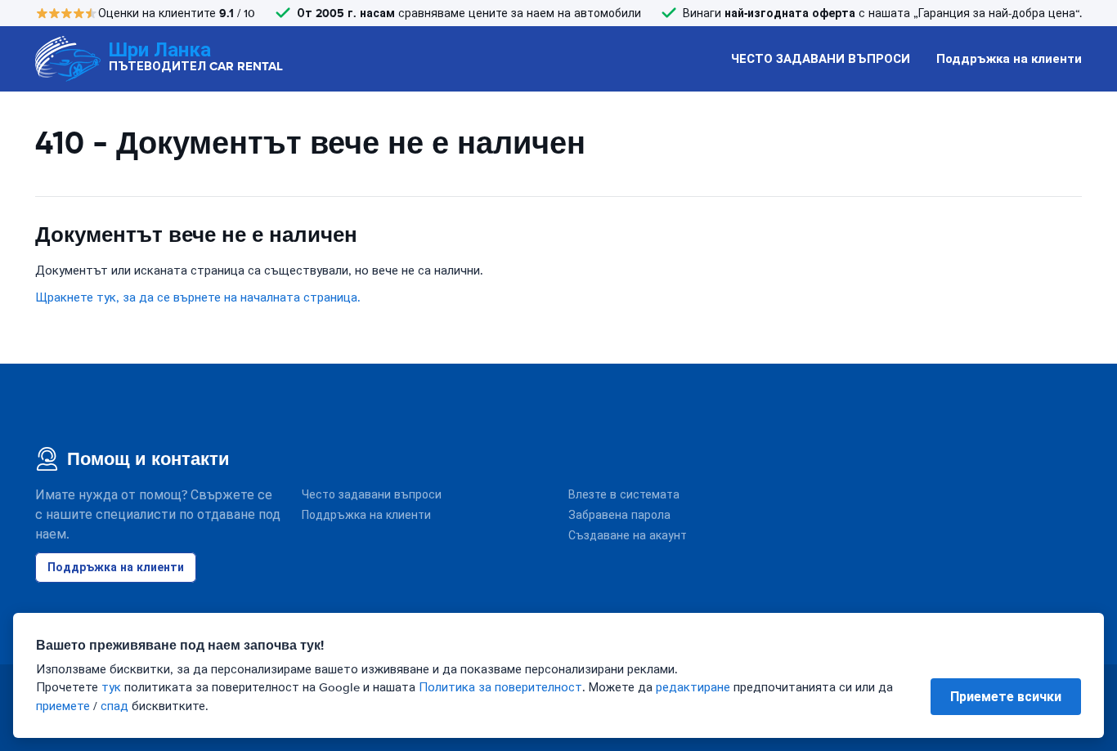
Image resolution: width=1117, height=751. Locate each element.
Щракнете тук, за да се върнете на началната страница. (198, 297)
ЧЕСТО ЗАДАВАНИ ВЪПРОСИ (820, 59)
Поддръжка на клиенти (1009, 59)
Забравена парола (619, 515)
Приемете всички (1005, 696)
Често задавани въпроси (372, 495)
